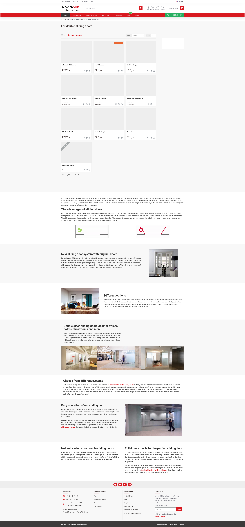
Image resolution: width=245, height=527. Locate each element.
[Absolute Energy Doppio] (141, 85)
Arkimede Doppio (68, 165)
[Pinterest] (115, 484)
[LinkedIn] (120, 484)
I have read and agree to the (165, 515)
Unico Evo (130, 132)
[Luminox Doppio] (109, 85)
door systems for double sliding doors (121, 385)
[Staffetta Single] (109, 119)
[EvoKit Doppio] (109, 52)
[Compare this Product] (86, 70)
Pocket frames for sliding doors (74, 19)
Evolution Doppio (132, 65)
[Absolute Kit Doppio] (76, 52)
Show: (148, 35)
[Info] (171, 46)
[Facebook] (125, 484)
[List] (64, 35)
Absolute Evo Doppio (69, 98)
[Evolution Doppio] (141, 52)
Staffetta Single (100, 132)
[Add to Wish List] (83, 70)
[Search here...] (141, 8)
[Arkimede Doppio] (76, 152)
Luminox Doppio (100, 98)
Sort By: (129, 35)
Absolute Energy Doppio (135, 98)
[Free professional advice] (89, 70)
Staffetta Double (68, 132)
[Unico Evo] (141, 119)
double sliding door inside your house (154, 470)
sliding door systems (68, 427)
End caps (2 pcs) (175, 39)
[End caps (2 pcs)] (166, 43)
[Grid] (62, 35)
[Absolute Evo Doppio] (76, 85)
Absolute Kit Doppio (69, 65)
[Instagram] (130, 484)
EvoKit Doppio (99, 65)
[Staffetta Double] (76, 119)
